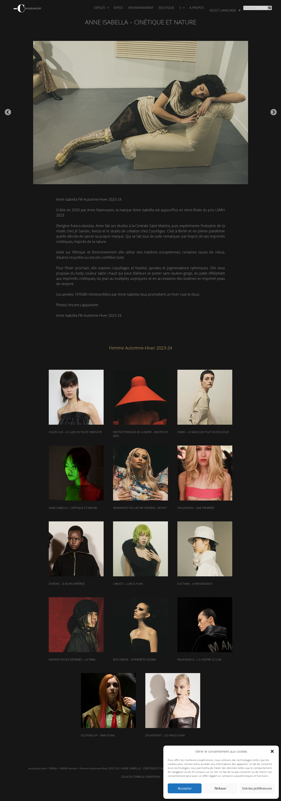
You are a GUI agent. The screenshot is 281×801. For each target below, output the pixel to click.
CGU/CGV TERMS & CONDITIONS (140, 777)
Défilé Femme (68, 768)
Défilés (99, 7)
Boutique (166, 7)
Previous (6, 111)
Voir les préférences (257, 788)
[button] (272, 751)
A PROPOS (196, 7)
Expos (118, 7)
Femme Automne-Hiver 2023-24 (99, 768)
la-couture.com (37, 768)
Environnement (140, 7)
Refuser (220, 788)
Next (272, 111)
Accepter (185, 788)
